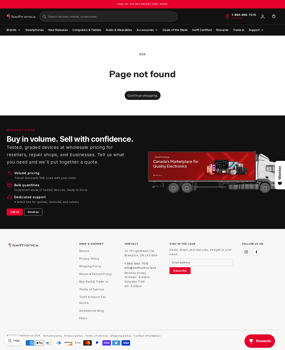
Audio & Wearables (119, 30)
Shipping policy (120, 335)
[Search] (44, 16)
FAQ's (83, 318)
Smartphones (34, 30)
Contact (237, 18)
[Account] (262, 16)
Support (254, 30)
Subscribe (180, 270)
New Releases (58, 30)
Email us (33, 212)
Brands (11, 30)
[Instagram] (246, 252)
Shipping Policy (90, 266)
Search (84, 251)
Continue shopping (142, 95)
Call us (14, 212)
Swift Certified (202, 30)
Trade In (238, 30)
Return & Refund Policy (95, 274)
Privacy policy (73, 335)
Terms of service (96, 335)
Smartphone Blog (91, 310)
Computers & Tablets (86, 30)
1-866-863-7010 (244, 14)
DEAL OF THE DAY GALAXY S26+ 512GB (142, 4)
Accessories (145, 30)
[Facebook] (256, 252)
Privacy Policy (89, 258)
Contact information (147, 335)
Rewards (222, 30)
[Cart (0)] (273, 16)
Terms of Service (91, 289)
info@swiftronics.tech (140, 267)
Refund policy (52, 335)
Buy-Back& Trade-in (93, 281)
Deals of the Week (175, 30)
